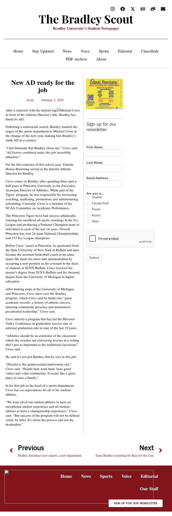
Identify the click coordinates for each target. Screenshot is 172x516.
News (67, 51)
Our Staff (149, 488)
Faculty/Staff (100, 203)
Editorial (125, 51)
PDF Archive (76, 59)
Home (18, 51)
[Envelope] (163, 8)
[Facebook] (122, 8)
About (101, 59)
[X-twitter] (132, 8)
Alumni (96, 215)
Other (95, 221)
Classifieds (150, 51)
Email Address (97, 178)
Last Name (94, 162)
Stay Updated (43, 51)
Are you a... (95, 193)
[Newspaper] (142, 8)
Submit (94, 257)
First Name (94, 147)
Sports (104, 51)
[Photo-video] (152, 8)
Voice (85, 51)
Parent (95, 209)
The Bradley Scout (86, 18)
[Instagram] (112, 8)
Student (96, 197)
